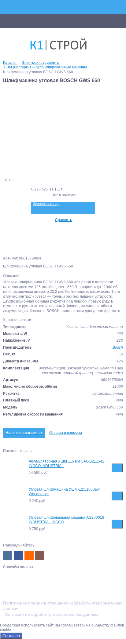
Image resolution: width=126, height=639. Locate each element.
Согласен (11, 636)
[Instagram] (39, 555)
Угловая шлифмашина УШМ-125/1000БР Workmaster (64, 491)
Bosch (118, 347)
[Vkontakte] (7, 555)
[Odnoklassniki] (29, 555)
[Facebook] (18, 555)
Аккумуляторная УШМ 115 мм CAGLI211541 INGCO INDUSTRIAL (66, 463)
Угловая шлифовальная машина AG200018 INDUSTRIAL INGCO (66, 520)
